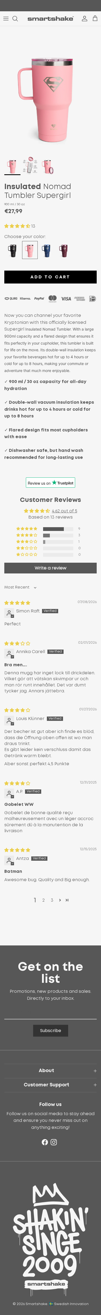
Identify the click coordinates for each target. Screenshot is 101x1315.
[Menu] (6, 18)
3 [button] (52, 900)
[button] (17, 226)
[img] (17, 603)
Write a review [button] (51, 568)
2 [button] (43, 900)
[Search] (18, 18)
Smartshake (36, 1304)
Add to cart (50, 277)
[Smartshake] (50, 18)
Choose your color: (25, 237)
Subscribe (50, 1030)
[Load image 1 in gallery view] (50, 89)
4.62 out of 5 (64, 511)
